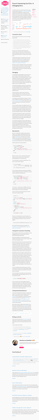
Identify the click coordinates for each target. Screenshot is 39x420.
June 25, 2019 (28, 336)
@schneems (15, 330)
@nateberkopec (21, 329)
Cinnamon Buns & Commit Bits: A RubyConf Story (22, 356)
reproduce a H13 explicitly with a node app (18, 62)
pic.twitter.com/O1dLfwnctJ (17, 334)
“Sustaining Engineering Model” (22, 386)
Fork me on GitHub (4, 11)
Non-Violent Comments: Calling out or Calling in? (22, 395)
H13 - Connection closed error (26, 11)
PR (29, 274)
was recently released (26, 319)
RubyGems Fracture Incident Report (19, 370)
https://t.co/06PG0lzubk (27, 333)
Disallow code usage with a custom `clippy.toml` (21, 407)
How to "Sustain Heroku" (17, 382)
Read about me (4, 12)
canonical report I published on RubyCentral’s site (26, 372)
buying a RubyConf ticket (20, 360)
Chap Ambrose (17, 136)
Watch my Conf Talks (4, 10)
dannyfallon (14, 296)
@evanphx (29, 328)
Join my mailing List (4, 7)
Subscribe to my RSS (4, 13)
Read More (14, 365)
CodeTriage (6, 25)
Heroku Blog (28, 31)
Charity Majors (25, 305)
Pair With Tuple (27, 297)
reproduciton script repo (16, 226)
